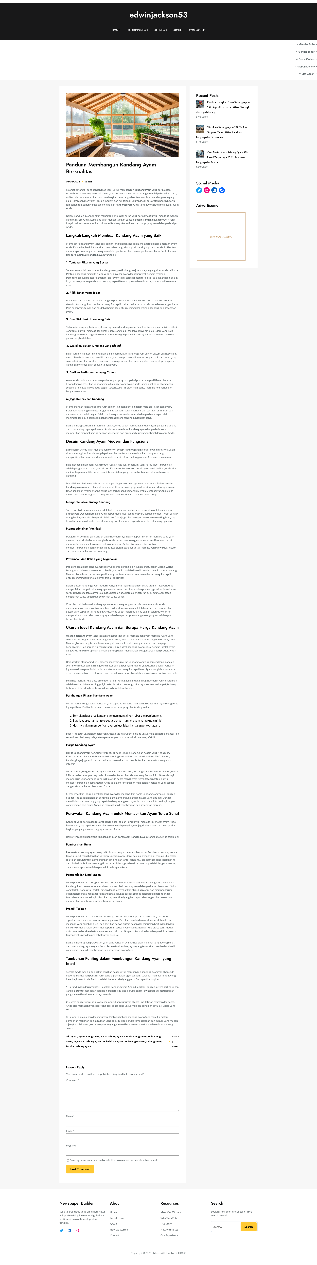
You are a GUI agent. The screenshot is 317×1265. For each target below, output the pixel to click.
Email (70, 1130)
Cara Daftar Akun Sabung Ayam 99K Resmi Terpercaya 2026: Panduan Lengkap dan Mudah (222, 157)
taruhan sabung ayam (78, 1046)
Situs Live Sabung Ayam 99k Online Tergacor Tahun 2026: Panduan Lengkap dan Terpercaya (221, 132)
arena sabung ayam (112, 1036)
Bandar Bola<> (308, 44)
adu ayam (71, 1036)
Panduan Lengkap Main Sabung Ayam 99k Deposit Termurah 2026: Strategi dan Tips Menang (223, 107)
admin (88, 181)
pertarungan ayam (134, 1041)
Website (71, 1145)
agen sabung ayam (88, 1036)
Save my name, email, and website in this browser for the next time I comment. (114, 1160)
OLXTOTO (180, 1252)
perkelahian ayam (112, 1041)
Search (249, 1226)
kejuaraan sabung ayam (87, 1041)
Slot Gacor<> (309, 73)
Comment (72, 1080)
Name (70, 1116)
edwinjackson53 (158, 14)
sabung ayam (153, 1041)
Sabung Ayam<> (307, 66)
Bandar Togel (306, 51)
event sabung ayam (135, 1036)
